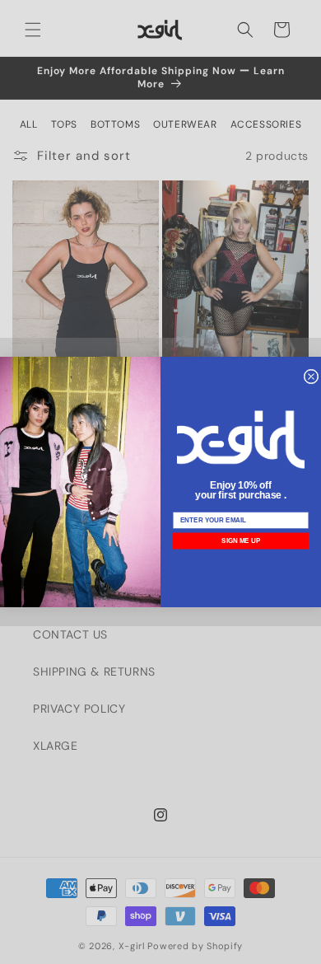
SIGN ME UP (240, 541)
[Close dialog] (311, 376)
